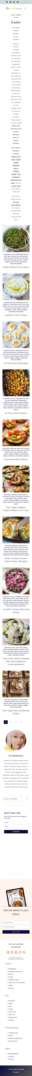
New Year (20, 450)
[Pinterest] (14, 2)
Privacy (11, 1059)
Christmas (7, 402)
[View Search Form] (26, 2)
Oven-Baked (9, 452)
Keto (15, 306)
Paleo (6, 260)
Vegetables (23, 261)
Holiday (18, 14)
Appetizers (19, 302)
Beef (13, 647)
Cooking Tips (13, 1033)
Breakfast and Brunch (17, 352)
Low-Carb (7, 258)
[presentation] (16, 238)
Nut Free (13, 258)
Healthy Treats (8, 703)
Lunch (6, 356)
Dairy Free (7, 256)
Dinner (25, 647)
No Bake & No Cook (23, 600)
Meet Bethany (13, 1054)
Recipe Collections (15, 1038)
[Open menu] (25, 8)
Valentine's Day (23, 604)
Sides (15, 260)
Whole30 (13, 359)
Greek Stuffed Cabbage (16, 162)
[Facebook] (6, 2)
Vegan (5, 407)
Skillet (20, 260)
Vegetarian (13, 263)
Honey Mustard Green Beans (16, 267)
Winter (20, 263)
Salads (17, 602)
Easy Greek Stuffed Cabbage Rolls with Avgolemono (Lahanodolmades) (16, 661)
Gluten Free (23, 256)
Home (13, 14)
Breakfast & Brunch (15, 971)
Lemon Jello (15, 186)
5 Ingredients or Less (21, 254)
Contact (11, 1056)
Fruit (17, 701)
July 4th (10, 306)
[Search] (26, 799)
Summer (7, 261)
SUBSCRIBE (16, 831)
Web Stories (12, 1041)
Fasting (11, 1020)
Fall (18, 256)
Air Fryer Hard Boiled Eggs (16, 363)
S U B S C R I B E (16, 932)
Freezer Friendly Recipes (16, 649)
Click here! (24, 787)
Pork (11, 653)
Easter (13, 256)
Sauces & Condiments (16, 982)
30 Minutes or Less (8, 254)
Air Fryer (6, 352)
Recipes (10, 260)
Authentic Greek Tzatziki (16, 315)
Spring (25, 260)
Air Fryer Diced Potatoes (16, 413)
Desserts (14, 699)
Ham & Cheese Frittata (15, 171)
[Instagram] (10, 2)
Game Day (6, 304)
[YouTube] (17, 2)
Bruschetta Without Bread (15, 459)
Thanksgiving (15, 261)
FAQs (10, 1035)
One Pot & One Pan (22, 258)
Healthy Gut (21, 304)
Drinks (10, 977)
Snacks (6, 358)
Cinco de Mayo (23, 494)
